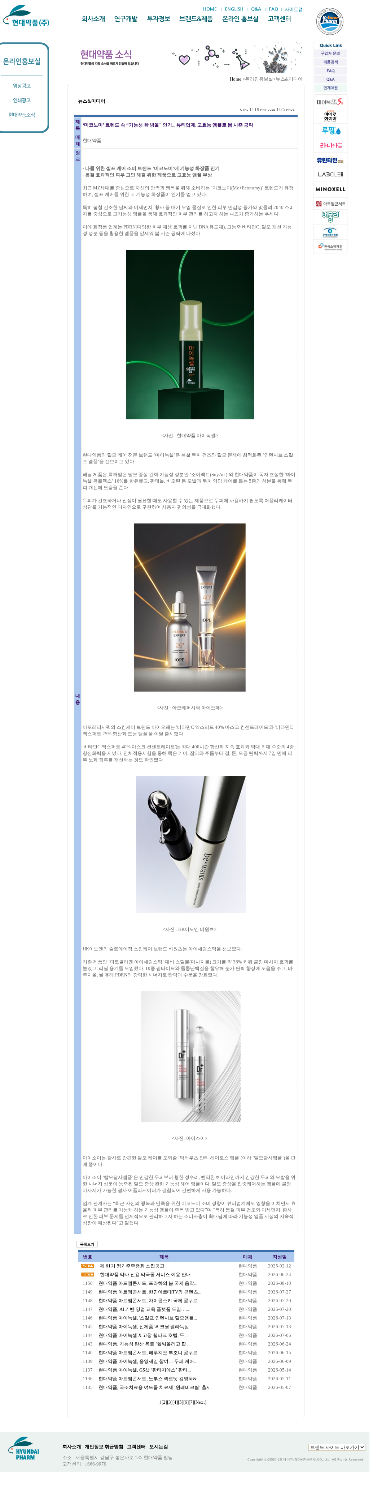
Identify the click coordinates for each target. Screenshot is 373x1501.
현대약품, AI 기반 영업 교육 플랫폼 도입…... (143, 1309)
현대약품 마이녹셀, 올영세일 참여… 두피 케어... (147, 1361)
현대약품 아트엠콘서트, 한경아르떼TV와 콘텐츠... (149, 1292)
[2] (164, 1402)
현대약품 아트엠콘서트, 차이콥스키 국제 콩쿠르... (149, 1300)
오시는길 (158, 1446)
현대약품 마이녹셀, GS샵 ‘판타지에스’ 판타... (144, 1370)
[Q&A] (255, 9)
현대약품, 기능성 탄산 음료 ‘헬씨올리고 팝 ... (144, 1344)
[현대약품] (26, 15)
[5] (180, 1402)
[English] (233, 9)
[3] (169, 1402)
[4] (175, 1402)
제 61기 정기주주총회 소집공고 (132, 1266)
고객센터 (136, 1446)
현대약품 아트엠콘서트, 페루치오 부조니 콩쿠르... (149, 1352)
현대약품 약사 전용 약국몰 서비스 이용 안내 (145, 1274)
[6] (186, 1402)
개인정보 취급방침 (104, 1446)
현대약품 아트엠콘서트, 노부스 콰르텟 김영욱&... (149, 1378)
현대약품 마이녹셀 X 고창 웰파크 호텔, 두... (143, 1335)
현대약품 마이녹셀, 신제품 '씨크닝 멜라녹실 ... (145, 1326)
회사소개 (71, 1446)
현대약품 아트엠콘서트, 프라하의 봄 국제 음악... (147, 1283)
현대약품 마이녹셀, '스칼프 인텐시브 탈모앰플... (147, 1318)
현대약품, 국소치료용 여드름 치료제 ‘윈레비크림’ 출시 (154, 1387)
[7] (191, 1402)
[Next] (200, 1402)
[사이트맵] (293, 9)
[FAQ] (274, 9)
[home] (211, 9)
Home (235, 79)
